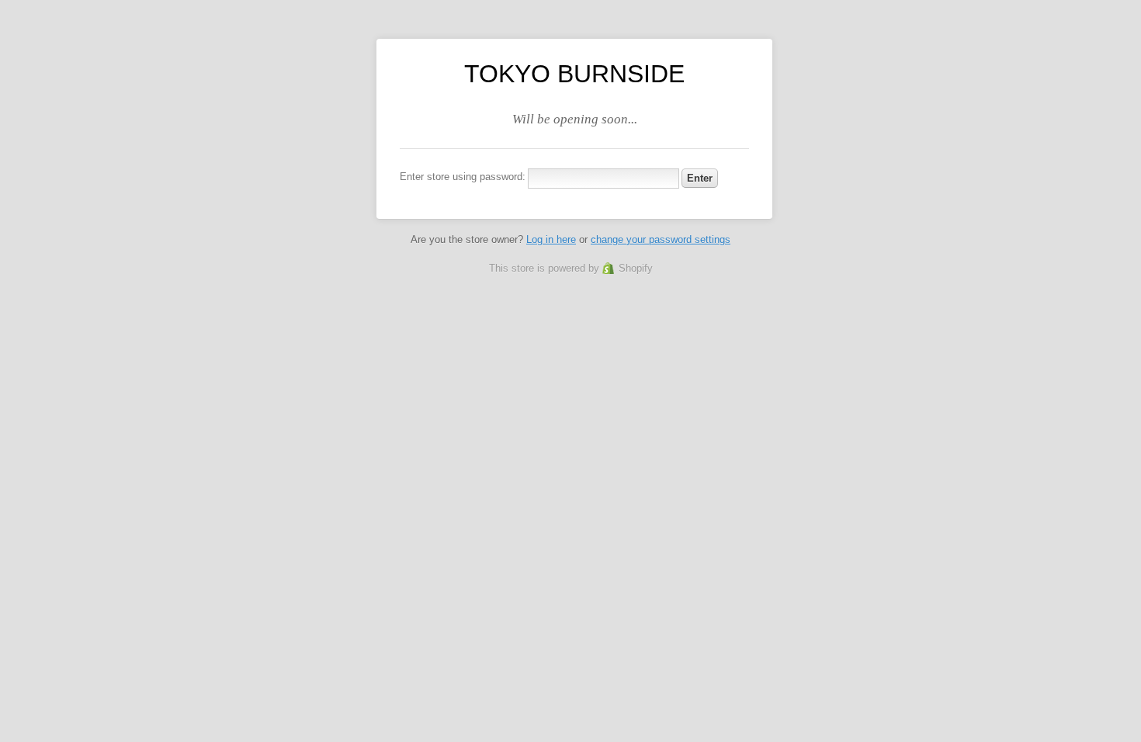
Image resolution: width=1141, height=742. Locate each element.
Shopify (636, 268)
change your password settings (660, 239)
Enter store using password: (462, 176)
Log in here (551, 239)
